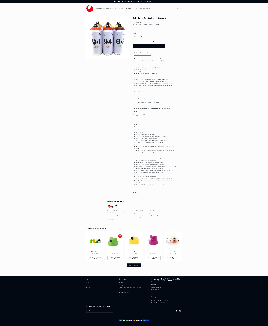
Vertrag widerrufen (124, 285)
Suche (87, 282)
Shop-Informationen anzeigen (142, 54)
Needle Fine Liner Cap (153, 251)
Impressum (121, 282)
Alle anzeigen (134, 265)
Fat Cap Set (172, 251)
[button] (107, 8)
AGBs (120, 290)
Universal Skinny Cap (134, 251)
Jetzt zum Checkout (149, 45)
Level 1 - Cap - (114, 251)
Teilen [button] (136, 192)
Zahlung (88, 290)
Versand (141, 24)
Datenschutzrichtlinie (125, 292)
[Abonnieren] (111, 310)
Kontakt (88, 287)
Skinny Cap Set (95, 251)
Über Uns (88, 285)
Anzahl (134, 33)
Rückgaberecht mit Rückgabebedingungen (130, 287)
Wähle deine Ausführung (139, 27)
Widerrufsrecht (123, 295)
